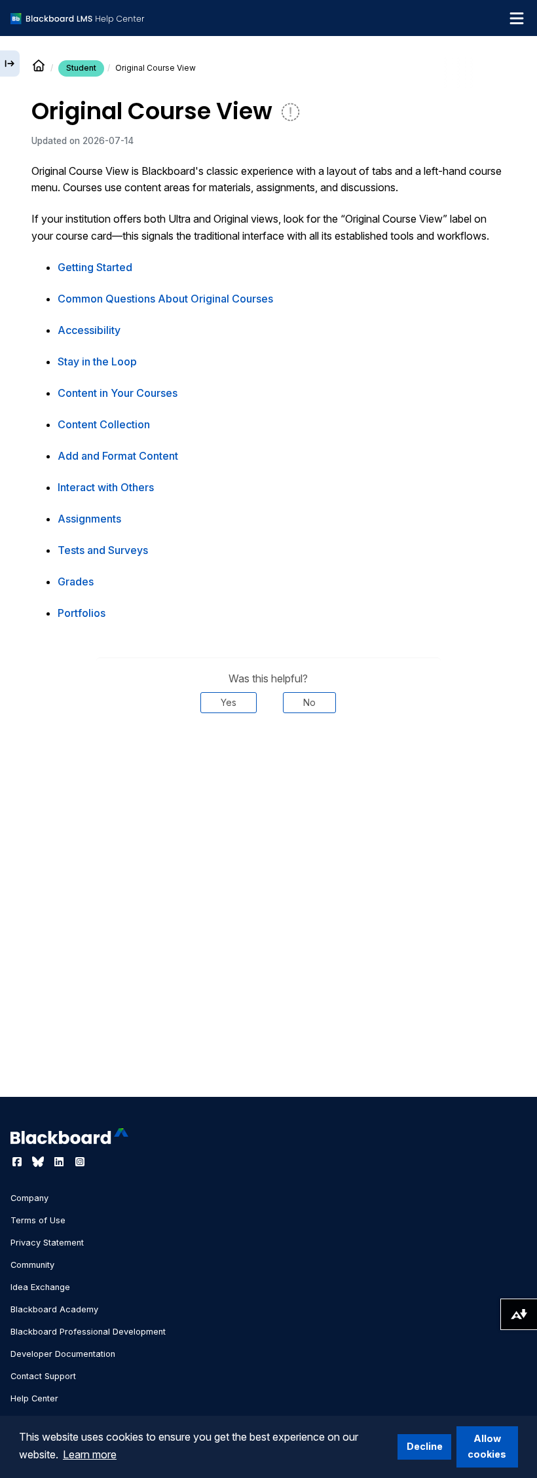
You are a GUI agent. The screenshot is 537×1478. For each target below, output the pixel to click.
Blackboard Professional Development (88, 1332)
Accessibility (89, 330)
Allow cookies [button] (487, 1446)
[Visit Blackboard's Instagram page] (79, 1161)
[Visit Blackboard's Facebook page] (18, 1161)
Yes (228, 702)
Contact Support (43, 1376)
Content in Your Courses (117, 392)
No (309, 702)
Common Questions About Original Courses (165, 298)
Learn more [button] (90, 1454)
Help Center (34, 1398)
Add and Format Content (118, 455)
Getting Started (95, 267)
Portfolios (81, 612)
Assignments (89, 518)
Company (29, 1198)
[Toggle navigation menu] (517, 18)
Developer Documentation (62, 1354)
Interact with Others (106, 487)
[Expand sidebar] (10, 63)
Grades (76, 581)
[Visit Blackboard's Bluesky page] (39, 1161)
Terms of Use (37, 1220)
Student (81, 68)
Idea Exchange (40, 1287)
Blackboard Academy (54, 1309)
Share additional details (268, 752)
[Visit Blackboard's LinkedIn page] (60, 1161)
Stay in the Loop (97, 361)
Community (32, 1265)
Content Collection (104, 424)
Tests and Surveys (103, 550)
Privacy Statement (47, 1242)
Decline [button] (425, 1446)
